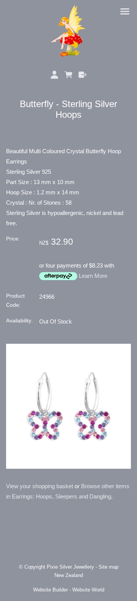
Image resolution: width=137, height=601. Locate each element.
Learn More (93, 275)
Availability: (19, 321)
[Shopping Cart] (69, 74)
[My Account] (55, 74)
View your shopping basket (39, 486)
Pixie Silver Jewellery (70, 567)
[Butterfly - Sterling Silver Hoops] (68, 466)
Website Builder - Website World (68, 590)
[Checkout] (82, 74)
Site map (108, 567)
